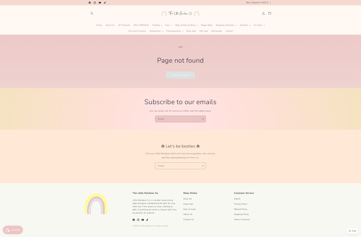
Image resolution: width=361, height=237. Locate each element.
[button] (92, 13)
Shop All (187, 198)
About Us (187, 214)
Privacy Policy (240, 204)
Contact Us (188, 219)
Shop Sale (188, 204)
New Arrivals (189, 209)
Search (237, 198)
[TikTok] (147, 220)
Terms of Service (242, 219)
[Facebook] (134, 220)
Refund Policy (240, 209)
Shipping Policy (241, 214)
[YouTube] (143, 220)
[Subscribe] (203, 119)
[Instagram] (138, 220)
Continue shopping (180, 74)
